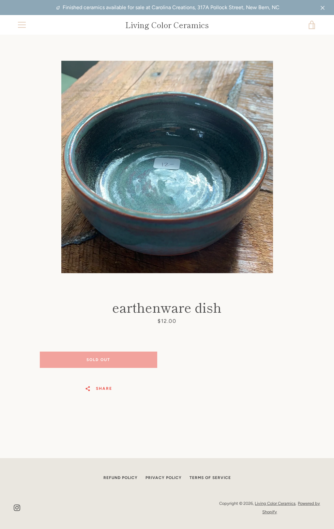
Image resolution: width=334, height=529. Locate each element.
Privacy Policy (163, 477)
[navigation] (22, 25)
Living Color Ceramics (167, 25)
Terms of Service (210, 477)
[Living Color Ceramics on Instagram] (17, 507)
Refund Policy (120, 477)
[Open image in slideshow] (167, 167)
